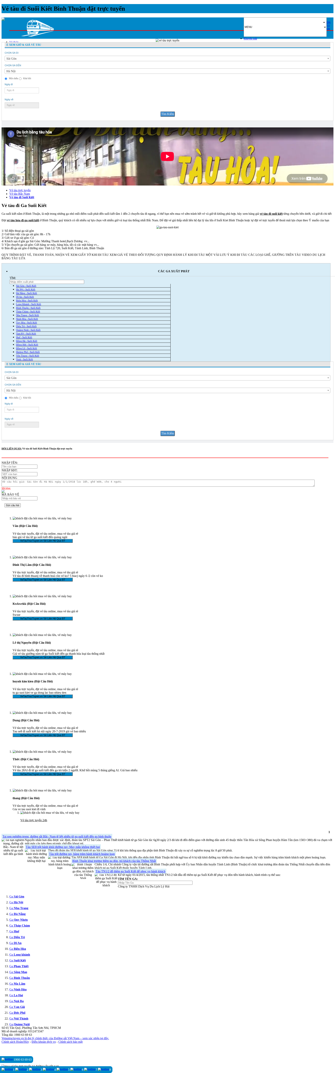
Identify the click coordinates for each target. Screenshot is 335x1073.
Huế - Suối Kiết (24, 337)
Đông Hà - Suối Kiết (26, 340)
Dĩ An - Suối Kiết (25, 296)
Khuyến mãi (250, 38)
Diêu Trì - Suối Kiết (26, 326)
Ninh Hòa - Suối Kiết (27, 318)
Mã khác (6, 488)
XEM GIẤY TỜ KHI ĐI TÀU (89, 254)
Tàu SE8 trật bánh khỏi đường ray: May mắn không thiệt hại (63, 847)
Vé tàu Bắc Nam (19, 193)
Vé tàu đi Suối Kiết (21, 197)
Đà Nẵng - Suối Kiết (26, 293)
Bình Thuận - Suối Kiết (28, 307)
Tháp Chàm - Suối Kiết (28, 311)
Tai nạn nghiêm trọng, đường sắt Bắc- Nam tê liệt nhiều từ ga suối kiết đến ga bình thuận (57, 836)
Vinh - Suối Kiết (24, 359)
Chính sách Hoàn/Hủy (15, 1041)
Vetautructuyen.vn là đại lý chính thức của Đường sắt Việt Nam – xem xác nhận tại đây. (55, 1038)
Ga (16, 896)
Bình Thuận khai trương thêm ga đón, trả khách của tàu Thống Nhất (114, 861)
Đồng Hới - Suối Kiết (27, 344)
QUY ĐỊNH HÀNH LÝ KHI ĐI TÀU (180, 254)
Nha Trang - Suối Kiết (27, 315)
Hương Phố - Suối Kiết (28, 352)
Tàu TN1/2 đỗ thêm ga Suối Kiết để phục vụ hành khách (130, 871)
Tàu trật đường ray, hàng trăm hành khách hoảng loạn (82, 854)
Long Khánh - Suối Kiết (28, 304)
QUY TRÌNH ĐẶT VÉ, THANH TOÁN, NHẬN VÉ (36, 254)
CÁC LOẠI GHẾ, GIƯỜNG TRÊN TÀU (274, 254)
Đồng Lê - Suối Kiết (26, 348)
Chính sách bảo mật (70, 1041)
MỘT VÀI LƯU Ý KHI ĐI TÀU (226, 254)
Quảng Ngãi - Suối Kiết (28, 329)
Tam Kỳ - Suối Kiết (26, 333)
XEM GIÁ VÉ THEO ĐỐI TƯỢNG (133, 254)
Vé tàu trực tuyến (20, 190)
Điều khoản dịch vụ (44, 1041)
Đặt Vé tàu (329, 25)
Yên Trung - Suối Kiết (27, 355)
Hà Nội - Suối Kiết (25, 289)
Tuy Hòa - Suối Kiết (26, 322)
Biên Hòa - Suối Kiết (27, 300)
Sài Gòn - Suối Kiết (26, 285)
